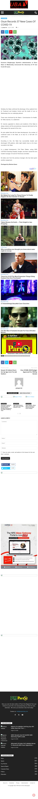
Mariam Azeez (19, 355)
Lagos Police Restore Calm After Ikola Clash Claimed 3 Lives (18, 406)
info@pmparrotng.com (22, 711)
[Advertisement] (19, 89)
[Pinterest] (11, 32)
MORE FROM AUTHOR (25, 393)
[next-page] (20, 413)
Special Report (4, 766)
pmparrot (4, 27)
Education (3, 774)
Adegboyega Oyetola (10, 355)
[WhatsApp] (15, 32)
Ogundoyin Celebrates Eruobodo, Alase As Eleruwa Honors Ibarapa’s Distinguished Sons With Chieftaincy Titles (6, 408)
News (2, 758)
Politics (3, 771)
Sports (2, 761)
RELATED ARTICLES (12, 393)
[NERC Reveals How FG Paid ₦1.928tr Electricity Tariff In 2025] (5, 738)
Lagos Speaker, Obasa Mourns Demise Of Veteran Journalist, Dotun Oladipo (31, 407)
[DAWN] (19, 652)
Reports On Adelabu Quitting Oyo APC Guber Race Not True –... (22, 727)
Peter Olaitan (26, 355)
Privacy (17, 783)
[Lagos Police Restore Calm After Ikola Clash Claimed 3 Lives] (19, 400)
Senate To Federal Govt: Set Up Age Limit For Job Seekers (9, 372)
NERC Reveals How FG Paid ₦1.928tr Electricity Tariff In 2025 (22, 736)
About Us (5, 783)
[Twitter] (6, 32)
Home (2, 16)
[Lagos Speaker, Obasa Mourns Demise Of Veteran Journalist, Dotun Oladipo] (31, 400)
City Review (7, 16)
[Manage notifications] (33, 795)
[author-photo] (19, 382)
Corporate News (5, 769)
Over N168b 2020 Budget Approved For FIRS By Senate (29, 372)
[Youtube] (22, 715)
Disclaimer (11, 783)
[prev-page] (18, 413)
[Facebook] (2, 32)
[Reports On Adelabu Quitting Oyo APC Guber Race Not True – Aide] (5, 729)
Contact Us (32, 783)
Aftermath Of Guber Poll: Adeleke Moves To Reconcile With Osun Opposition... (23, 744)
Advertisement (24, 783)
